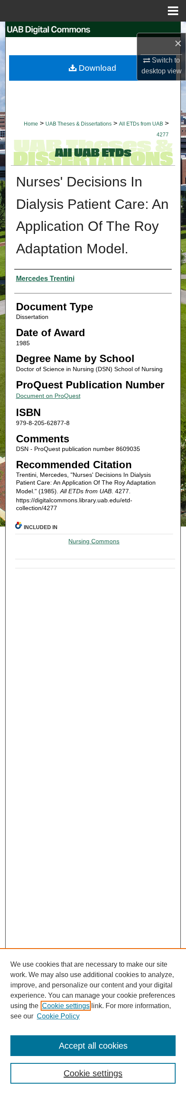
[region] (93, 1021)
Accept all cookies (93, 1045)
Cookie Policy (58, 1016)
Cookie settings (66, 1005)
